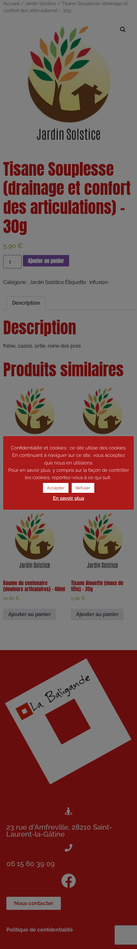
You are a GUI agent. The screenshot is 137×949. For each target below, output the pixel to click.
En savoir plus (68, 498)
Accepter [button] (56, 487)
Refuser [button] (83, 487)
